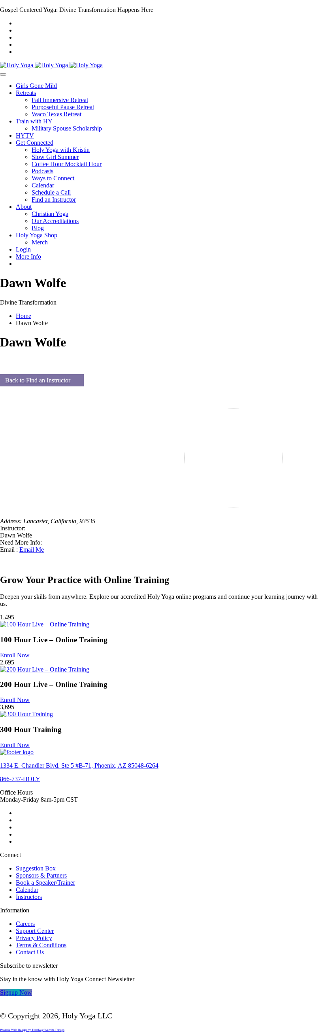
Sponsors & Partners (41, 875)
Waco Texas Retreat (56, 114)
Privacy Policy (34, 938)
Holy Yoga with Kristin (61, 149)
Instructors (29, 896)
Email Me (31, 549)
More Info (28, 256)
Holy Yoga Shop (36, 235)
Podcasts (42, 171)
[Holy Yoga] (51, 65)
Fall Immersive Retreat (60, 99)
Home (23, 315)
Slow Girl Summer (55, 156)
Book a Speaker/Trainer (45, 882)
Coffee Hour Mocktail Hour (67, 164)
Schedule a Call (51, 192)
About (24, 206)
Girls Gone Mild (36, 85)
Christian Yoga (50, 213)
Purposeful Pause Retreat (63, 107)
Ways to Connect (53, 178)
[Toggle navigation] (3, 74)
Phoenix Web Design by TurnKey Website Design (32, 1030)
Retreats (26, 92)
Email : (9, 549)
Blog (38, 228)
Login (23, 249)
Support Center (35, 930)
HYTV (25, 135)
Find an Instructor (54, 199)
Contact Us (30, 952)
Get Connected (34, 142)
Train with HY (34, 121)
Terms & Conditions (41, 945)
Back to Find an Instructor (37, 380)
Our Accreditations (55, 221)
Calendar (43, 185)
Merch (40, 242)
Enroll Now (15, 655)
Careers (25, 923)
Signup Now (16, 992)
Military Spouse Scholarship (67, 128)
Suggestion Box (36, 868)
